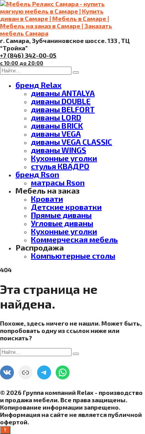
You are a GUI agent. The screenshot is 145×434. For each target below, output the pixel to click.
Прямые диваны (61, 215)
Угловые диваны (62, 223)
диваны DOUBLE (60, 101)
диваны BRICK (57, 125)
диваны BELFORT (63, 109)
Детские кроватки (66, 206)
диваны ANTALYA (63, 93)
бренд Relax (38, 84)
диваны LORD (56, 117)
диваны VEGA (56, 133)
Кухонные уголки (64, 158)
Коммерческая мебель (74, 239)
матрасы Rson (58, 182)
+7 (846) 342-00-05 (28, 58)
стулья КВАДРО (60, 166)
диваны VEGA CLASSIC (71, 141)
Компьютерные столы (73, 255)
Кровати (47, 198)
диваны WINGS (58, 149)
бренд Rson (37, 174)
